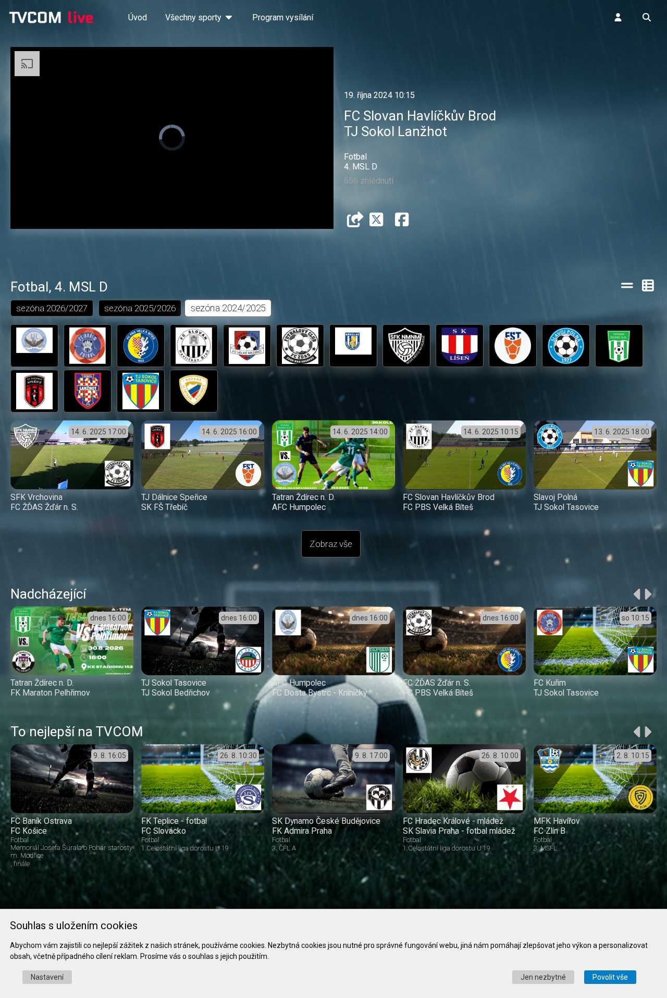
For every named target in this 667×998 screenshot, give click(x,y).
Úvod (137, 17)
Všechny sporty (194, 17)
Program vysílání (282, 17)
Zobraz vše (331, 544)
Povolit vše (610, 977)
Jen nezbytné (543, 977)
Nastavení (47, 977)
